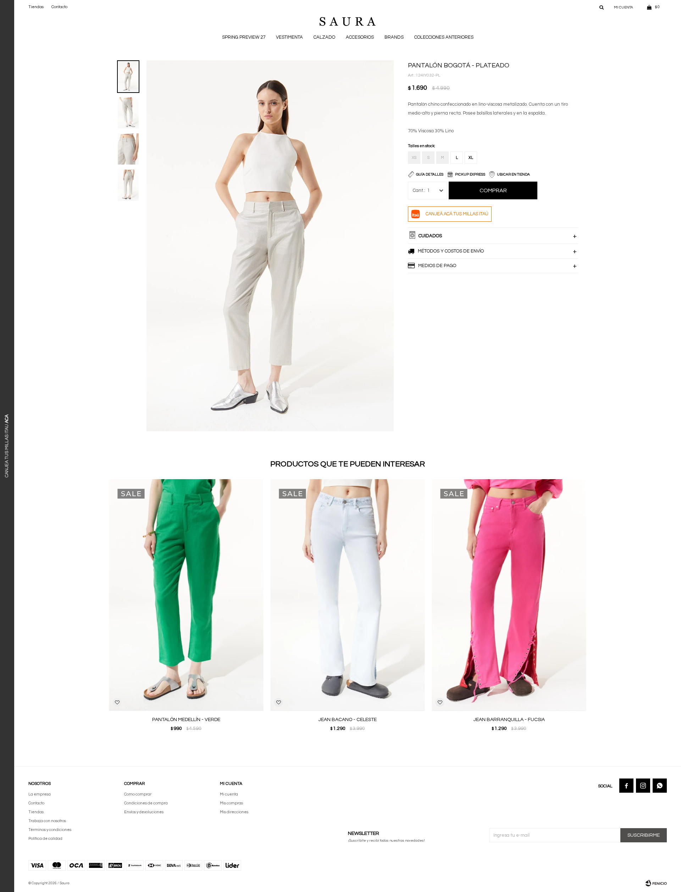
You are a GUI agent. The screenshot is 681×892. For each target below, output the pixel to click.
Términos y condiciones (49, 830)
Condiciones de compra (146, 803)
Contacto (59, 7)
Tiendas (36, 7)
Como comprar (137, 794)
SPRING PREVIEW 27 (243, 37)
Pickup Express (470, 174)
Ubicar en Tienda (513, 174)
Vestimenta (289, 37)
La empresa (39, 794)
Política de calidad (45, 839)
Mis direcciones (234, 812)
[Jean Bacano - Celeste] (348, 595)
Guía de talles (429, 174)
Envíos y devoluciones (144, 812)
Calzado (324, 37)
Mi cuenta (229, 794)
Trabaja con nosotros (47, 821)
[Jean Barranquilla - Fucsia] (509, 595)
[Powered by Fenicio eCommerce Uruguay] (656, 883)
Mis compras (231, 803)
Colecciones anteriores (444, 37)
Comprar (493, 190)
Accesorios (360, 37)
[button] (601, 7)
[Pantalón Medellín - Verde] (186, 595)
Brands (394, 37)
